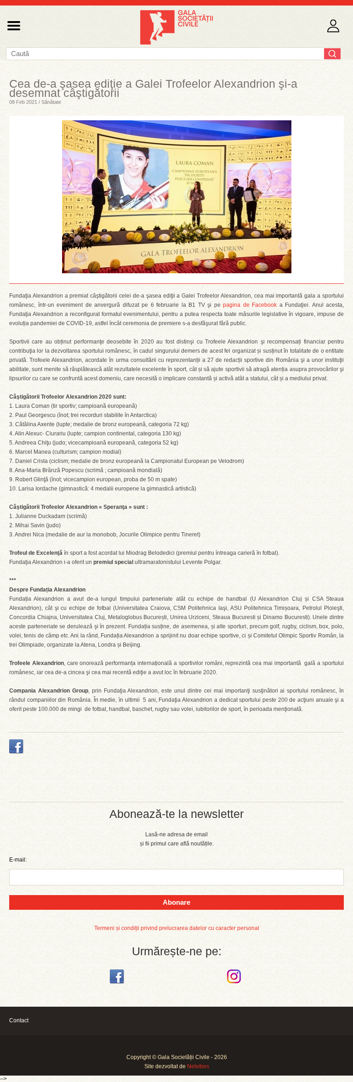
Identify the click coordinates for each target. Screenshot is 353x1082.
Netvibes (198, 1066)
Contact (18, 1020)
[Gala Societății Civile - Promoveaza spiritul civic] (176, 42)
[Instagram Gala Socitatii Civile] (235, 984)
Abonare (176, 902)
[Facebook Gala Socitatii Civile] (118, 984)
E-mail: (18, 860)
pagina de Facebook (250, 305)
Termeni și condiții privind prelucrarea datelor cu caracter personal (176, 928)
